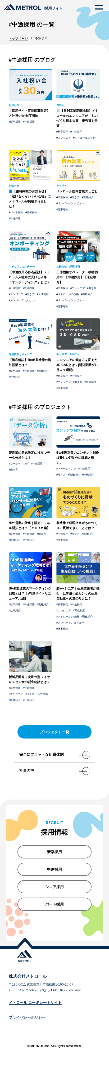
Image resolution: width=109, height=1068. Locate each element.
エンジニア (64, 137)
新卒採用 (15, 121)
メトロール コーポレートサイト (35, 1002)
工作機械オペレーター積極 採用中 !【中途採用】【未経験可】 (77, 277)
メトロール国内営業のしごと (77, 191)
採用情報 (74, 266)
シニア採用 (54, 887)
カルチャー (28, 266)
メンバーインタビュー (71, 203)
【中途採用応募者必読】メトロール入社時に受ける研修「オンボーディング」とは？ (29, 277)
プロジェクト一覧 (54, 732)
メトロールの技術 (85, 137)
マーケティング (19, 463)
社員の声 (26, 770)
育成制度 (43, 294)
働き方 (76, 197)
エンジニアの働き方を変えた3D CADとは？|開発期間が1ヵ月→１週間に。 (78, 365)
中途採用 (29, 121)
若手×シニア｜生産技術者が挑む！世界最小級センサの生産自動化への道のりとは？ (77, 593)
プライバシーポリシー (27, 1017)
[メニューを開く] (99, 7)
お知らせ (14, 105)
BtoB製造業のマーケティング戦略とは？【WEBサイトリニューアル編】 (30, 593)
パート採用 (16, 212)
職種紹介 (88, 197)
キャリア (61, 185)
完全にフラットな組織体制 (41, 754)
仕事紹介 (63, 209)
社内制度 (15, 288)
